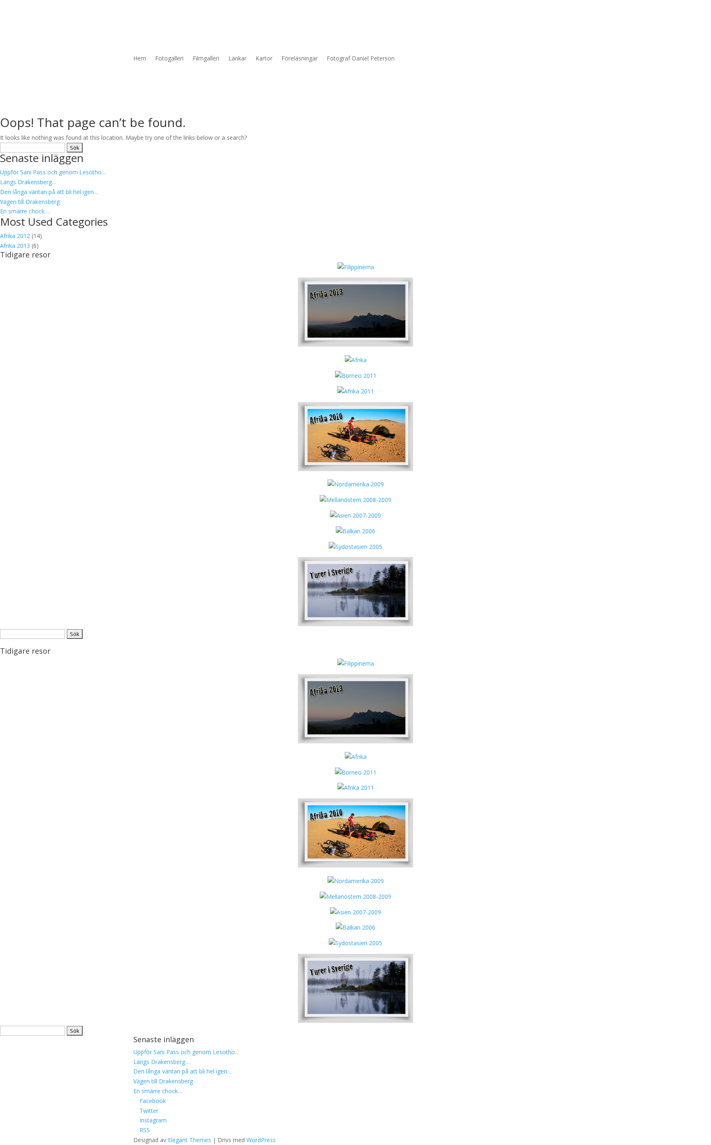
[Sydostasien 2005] (355, 547)
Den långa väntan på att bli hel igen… (49, 192)
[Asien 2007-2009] (355, 515)
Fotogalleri (169, 58)
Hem (139, 58)
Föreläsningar (299, 58)
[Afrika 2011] (355, 391)
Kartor (264, 58)
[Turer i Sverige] (355, 624)
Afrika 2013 (15, 246)
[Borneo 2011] (355, 375)
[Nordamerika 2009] (356, 484)
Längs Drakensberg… (28, 182)
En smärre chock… (24, 211)
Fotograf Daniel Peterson (361, 58)
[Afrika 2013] (355, 267)
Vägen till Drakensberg (30, 202)
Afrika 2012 (15, 236)
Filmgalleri (206, 58)
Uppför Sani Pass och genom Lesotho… (53, 172)
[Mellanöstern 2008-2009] (355, 500)
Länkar (237, 58)
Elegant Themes (189, 1140)
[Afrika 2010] (355, 469)
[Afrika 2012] (356, 360)
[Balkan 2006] (355, 531)
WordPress (261, 1140)
